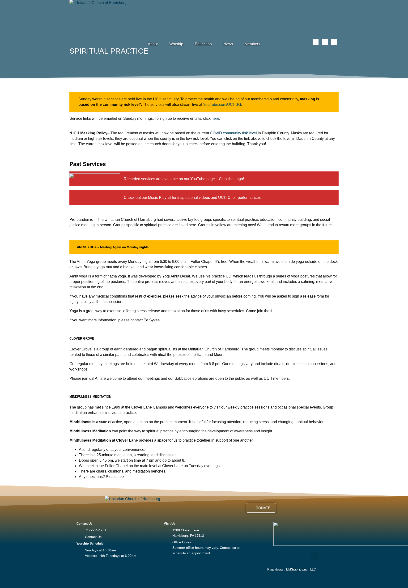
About (153, 44)
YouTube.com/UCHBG (222, 104)
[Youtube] (334, 42)
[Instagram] (325, 42)
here (215, 118)
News (228, 44)
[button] (315, 556)
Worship (176, 44)
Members (252, 44)
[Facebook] (316, 42)
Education (203, 44)
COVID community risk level (233, 133)
